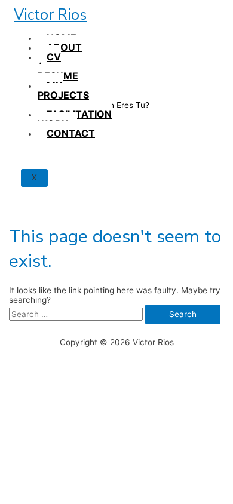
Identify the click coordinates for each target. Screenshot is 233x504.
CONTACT (71, 133)
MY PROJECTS (63, 90)
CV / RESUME (58, 66)
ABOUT (64, 47)
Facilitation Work (75, 119)
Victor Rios (50, 15)
